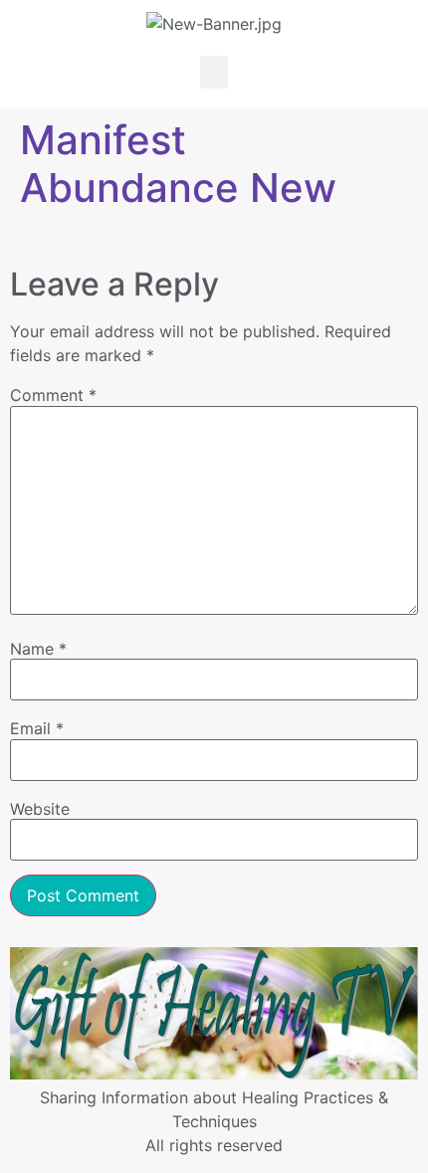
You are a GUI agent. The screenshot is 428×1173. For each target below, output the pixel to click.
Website (40, 809)
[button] (214, 72)
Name (38, 649)
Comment (53, 395)
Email (37, 728)
